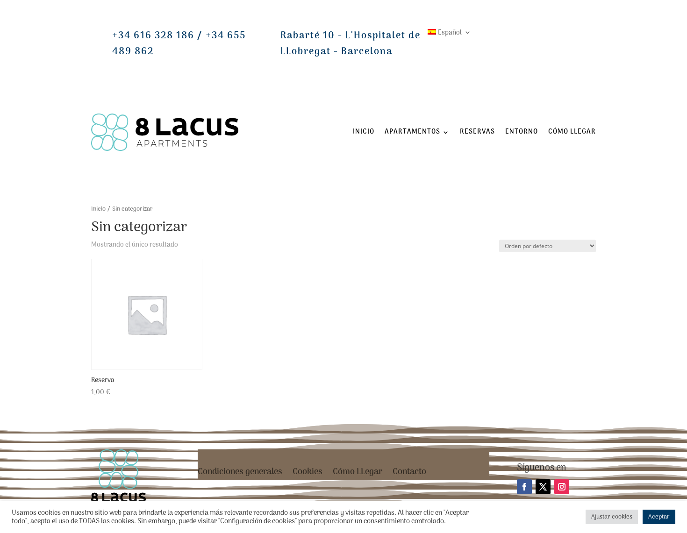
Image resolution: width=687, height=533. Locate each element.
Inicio (363, 132)
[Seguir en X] (543, 486)
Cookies (307, 474)
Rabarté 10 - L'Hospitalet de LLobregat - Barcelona (350, 43)
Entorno (521, 132)
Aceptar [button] (659, 517)
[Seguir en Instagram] (561, 486)
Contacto (409, 474)
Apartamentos (412, 132)
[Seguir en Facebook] (524, 486)
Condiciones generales (240, 474)
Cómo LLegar (572, 132)
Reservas (477, 132)
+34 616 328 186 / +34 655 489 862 (179, 43)
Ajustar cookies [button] (611, 517)
